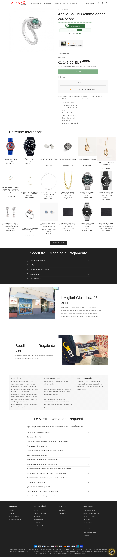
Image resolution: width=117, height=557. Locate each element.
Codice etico (62, 513)
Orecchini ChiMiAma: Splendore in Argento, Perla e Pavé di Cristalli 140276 (10, 225)
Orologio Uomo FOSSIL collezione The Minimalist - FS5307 (87, 225)
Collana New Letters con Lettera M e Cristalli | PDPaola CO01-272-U (87, 159)
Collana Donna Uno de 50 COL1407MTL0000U (49, 193)
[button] (35, 3)
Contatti (11, 510)
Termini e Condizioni (90, 510)
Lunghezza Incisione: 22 (70, 123)
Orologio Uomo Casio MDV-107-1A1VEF (30, 158)
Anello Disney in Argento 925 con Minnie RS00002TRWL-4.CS (29, 230)
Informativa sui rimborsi (86, 551)
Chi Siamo (62, 510)
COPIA (79, 30)
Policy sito (87, 519)
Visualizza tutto (58, 242)
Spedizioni (37, 522)
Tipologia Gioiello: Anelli (70, 105)
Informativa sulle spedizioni (60, 553)
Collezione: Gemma (68, 103)
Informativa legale (80, 553)
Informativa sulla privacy (100, 551)
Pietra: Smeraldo (67, 113)
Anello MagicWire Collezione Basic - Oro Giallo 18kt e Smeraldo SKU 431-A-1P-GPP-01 (11, 190)
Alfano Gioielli (18, 549)
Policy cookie (88, 522)
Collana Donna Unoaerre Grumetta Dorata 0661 (68, 193)
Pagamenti (37, 516)
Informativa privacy (89, 516)
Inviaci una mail (14, 516)
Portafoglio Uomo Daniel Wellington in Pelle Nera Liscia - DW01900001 (68, 225)
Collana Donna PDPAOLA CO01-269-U (106, 163)
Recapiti (71, 553)
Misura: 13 (65, 110)
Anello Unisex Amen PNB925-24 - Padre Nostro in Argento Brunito (68, 159)
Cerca (36, 510)
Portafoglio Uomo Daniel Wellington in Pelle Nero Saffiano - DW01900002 (106, 225)
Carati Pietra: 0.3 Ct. (69, 115)
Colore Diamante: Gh (69, 118)
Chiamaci (12, 513)
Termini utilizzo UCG (90, 532)
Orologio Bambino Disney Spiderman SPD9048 (10, 158)
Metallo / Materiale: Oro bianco (72, 108)
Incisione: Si (66, 120)
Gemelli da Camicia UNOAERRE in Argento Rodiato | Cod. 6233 (49, 159)
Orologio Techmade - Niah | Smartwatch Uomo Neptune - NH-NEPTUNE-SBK (106, 194)
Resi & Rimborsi (39, 519)
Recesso (86, 535)
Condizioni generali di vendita (92, 513)
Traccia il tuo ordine (40, 513)
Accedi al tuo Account (40, 526)
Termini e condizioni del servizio (42, 553)
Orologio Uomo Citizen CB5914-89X (87, 193)
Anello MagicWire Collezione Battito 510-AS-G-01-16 (29, 193)
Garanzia (86, 526)
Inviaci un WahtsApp (15, 519)
